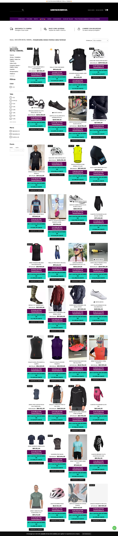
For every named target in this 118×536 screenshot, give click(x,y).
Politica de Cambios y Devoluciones (87, 19)
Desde (11, 147)
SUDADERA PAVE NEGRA (57, 454)
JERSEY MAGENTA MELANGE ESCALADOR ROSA (36, 263)
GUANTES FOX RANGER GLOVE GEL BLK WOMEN (98, 215)
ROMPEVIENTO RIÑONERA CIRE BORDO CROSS (57, 313)
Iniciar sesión (99, 10)
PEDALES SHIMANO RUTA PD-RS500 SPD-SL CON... (36, 111)
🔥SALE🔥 (42, 19)
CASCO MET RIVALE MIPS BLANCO (98, 60)
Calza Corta (13, 63)
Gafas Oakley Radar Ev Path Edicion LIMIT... (98, 263)
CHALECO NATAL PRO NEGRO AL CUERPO (36, 363)
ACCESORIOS (57, 19)
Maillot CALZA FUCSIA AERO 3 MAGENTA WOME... (57, 221)
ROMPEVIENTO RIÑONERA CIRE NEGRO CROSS (77, 306)
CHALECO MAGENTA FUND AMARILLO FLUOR (77, 165)
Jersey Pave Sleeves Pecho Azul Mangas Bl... (36, 405)
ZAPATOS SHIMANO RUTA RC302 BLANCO (77, 504)
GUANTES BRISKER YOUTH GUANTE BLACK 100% (98, 455)
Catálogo (21, 19)
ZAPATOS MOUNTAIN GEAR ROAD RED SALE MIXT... (77, 362)
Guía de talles (68, 19)
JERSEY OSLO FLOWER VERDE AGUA (78, 462)
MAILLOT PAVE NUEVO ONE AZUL (57, 262)
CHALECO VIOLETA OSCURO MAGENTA (57, 363)
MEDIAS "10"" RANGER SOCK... (36, 305)
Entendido (87, 534)
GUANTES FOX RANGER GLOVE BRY (98, 405)
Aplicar (22, 150)
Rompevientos (14, 71)
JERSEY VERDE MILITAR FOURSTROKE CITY (36, 511)
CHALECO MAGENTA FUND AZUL (98, 503)
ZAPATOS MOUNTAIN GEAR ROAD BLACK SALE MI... (77, 122)
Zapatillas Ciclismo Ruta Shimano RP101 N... (57, 116)
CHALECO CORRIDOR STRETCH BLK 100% (57, 405)
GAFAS (49, 19)
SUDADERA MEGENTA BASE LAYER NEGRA (77, 74)
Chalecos (12, 73)
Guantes (12, 69)
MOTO (36, 19)
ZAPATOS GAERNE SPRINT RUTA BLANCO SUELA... (77, 205)
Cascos (12, 55)
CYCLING (29, 19)
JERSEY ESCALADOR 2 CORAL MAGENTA (98, 362)
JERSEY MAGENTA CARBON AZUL (36, 446)
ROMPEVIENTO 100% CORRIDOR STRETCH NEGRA (77, 412)
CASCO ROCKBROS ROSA (57, 503)
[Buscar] (22, 10)
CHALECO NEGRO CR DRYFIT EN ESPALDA (36, 172)
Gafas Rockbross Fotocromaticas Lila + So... (78, 263)
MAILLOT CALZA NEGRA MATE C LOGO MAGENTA (36, 67)
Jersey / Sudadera (15, 57)
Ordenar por (89, 40)
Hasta (17, 147)
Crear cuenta (91, 10)
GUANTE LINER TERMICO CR (98, 120)
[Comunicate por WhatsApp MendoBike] (114, 528)
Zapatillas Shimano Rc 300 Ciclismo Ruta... (98, 306)
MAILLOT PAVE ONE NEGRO (57, 67)
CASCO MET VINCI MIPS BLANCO (57, 158)
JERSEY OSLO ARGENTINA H (36, 214)
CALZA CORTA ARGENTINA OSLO (98, 167)
